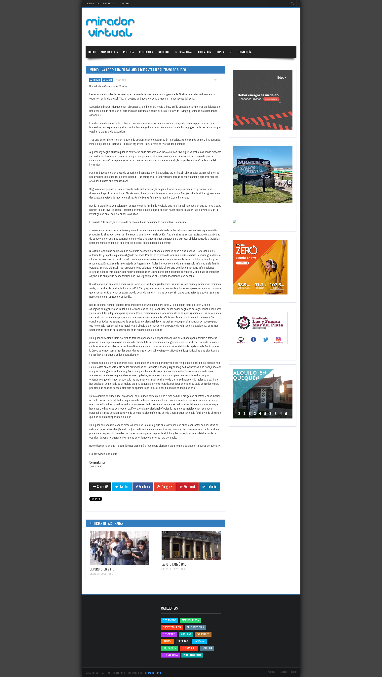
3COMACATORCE (152, 673)
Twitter (125, 3)
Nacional (164, 52)
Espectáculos (172, 627)
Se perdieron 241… (102, 569)
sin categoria (195, 627)
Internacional (184, 52)
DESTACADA (169, 620)
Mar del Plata (109, 52)
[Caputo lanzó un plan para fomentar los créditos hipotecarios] (191, 545)
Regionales (146, 52)
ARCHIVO (95, 80)
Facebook (109, 3)
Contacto (92, 3)
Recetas (183, 641)
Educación (204, 52)
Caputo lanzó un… (174, 564)
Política (128, 52)
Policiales (203, 634)
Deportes (222, 52)
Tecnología (244, 52)
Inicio (92, 52)
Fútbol (167, 641)
